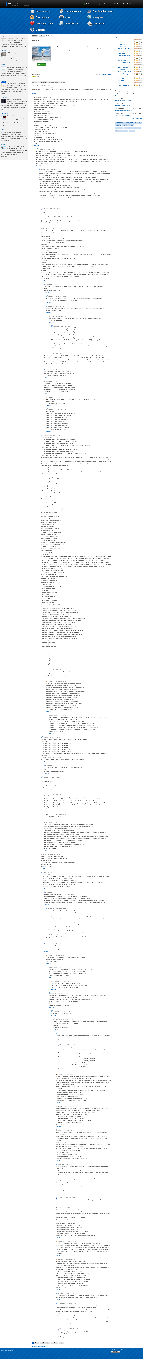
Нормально (35, 76)
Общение (126, 128)
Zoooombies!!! (122, 53)
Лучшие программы (121, 37)
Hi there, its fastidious (121, 95)
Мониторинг (132, 130)
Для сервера (42, 17)
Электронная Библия (124, 62)
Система (40, 29)
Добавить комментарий (38, 1346)
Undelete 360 (5, 113)
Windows (105, 74)
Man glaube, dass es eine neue (123, 110)
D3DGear (3, 130)
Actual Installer (122, 44)
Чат (138, 4)
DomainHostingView (123, 42)
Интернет (98, 17)
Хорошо (36, 76)
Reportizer (4, 81)
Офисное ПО (72, 23)
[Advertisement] (54, 43)
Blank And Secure (123, 67)
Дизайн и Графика (103, 11)
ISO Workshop (5, 65)
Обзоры (62, 82)
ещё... (140, 87)
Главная (34, 35)
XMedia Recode (122, 46)
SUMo (2, 36)
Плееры (127, 122)
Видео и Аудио (73, 11)
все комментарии (137, 118)
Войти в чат (115, 1351)
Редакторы (124, 125)
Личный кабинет (128, 4)
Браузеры (118, 125)
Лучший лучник (122, 60)
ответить (34, 93)
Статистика (51, 82)
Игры (67, 17)
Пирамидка (121, 78)
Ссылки (57, 82)
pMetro (120, 65)
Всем (109, 74)
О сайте (116, 4)
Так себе (34, 76)
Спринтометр (122, 69)
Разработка (99, 23)
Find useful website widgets (122, 105)
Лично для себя (44, 23)
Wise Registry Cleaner (124, 55)
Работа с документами (135, 122)
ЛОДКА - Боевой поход (124, 71)
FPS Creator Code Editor (124, 49)
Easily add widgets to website (123, 100)
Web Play (3, 50)
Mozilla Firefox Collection (125, 58)
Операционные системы (122, 130)
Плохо (32, 76)
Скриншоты (35, 82)
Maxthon (3, 144)
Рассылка (107, 4)
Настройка (131, 125)
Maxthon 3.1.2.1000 (123, 85)
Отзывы (43, 82)
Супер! (39, 76)
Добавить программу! (93, 4)
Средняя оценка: (36, 74)
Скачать (42, 64)
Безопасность (43, 11)
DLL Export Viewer (123, 40)
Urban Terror (4, 97)
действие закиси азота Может (123, 115)
